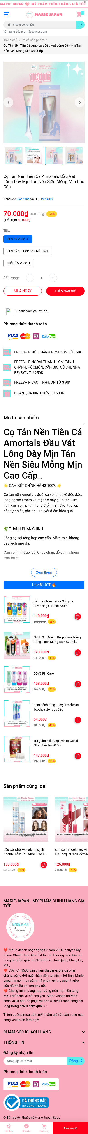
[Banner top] (44, 4)
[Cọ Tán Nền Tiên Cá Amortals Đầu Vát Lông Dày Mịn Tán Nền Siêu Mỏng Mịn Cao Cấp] (44, 102)
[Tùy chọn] (78, 616)
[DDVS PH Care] (17, 679)
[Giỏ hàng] (79, 14)
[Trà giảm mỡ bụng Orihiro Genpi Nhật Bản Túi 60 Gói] (17, 749)
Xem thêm (44, 572)
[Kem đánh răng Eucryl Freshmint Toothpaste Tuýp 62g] (17, 713)
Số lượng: (11, 278)
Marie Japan (43, 1117)
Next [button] (80, 102)
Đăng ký (75, 1061)
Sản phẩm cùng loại (25, 786)
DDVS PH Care (44, 673)
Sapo (56, 1117)
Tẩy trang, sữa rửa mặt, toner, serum (25, 31)
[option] (44, 102)
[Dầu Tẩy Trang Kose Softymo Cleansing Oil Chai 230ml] (17, 609)
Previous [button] (8, 102)
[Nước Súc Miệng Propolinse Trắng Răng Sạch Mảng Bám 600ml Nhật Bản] (17, 645)
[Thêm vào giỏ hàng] (78, 720)
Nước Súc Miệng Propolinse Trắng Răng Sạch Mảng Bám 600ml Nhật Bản (57, 641)
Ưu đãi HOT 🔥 (44, 585)
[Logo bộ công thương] (26, 1102)
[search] (80, 25)
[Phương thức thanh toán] (31, 336)
